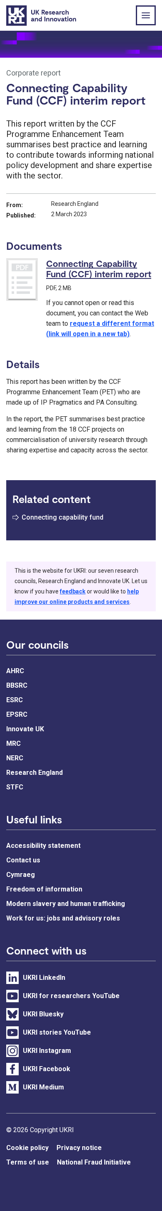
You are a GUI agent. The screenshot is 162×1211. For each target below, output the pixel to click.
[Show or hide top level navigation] (146, 15)
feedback (73, 591)
